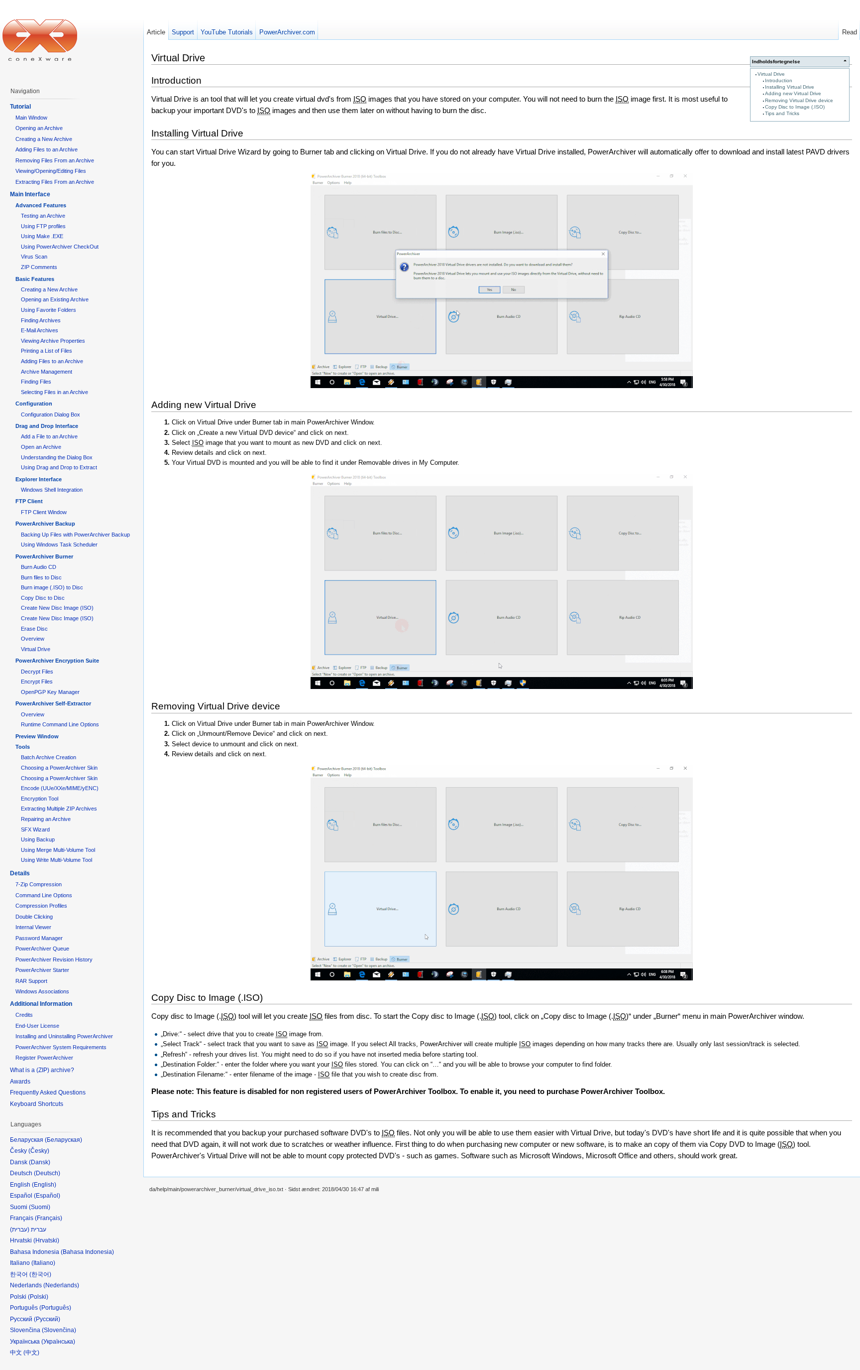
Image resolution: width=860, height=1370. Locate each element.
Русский (47, 1319)
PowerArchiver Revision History (54, 959)
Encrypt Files (37, 682)
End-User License (37, 1026)
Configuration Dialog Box (50, 414)
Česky (38, 1150)
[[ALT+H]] (40, 40)
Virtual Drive (771, 74)
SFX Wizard (35, 829)
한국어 (40, 1274)
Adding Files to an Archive (46, 149)
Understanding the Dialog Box (57, 457)
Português (55, 1307)
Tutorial (20, 106)
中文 (31, 1352)
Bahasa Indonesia (87, 1251)
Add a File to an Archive (49, 436)
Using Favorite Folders (48, 310)
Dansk (39, 1162)
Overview (32, 639)
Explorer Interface (38, 479)
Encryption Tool (39, 799)
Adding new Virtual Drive (793, 93)
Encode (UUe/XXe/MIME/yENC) (60, 788)
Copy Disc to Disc (43, 598)
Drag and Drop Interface (46, 426)
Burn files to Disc (41, 577)
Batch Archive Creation (48, 757)
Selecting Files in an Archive (54, 392)
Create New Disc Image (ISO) (57, 608)
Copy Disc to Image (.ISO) (795, 107)
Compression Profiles (41, 906)
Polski (38, 1296)
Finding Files (36, 382)
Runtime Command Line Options (60, 724)
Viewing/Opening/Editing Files (50, 171)
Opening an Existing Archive (55, 299)
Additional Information (41, 1003)
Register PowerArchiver (44, 1058)
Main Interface (30, 194)
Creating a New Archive (43, 139)
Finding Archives (41, 320)
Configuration (33, 404)
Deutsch (47, 1173)
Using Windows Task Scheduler (59, 545)
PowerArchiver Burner (44, 556)
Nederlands (61, 1285)
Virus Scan (34, 257)
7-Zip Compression (38, 884)
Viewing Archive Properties (53, 341)
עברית (19, 1229)
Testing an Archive (43, 216)
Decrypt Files (37, 672)
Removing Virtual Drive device (799, 100)
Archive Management (46, 372)
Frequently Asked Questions (48, 1092)
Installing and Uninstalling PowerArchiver (64, 1036)
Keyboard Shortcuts (36, 1103)
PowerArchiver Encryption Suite (57, 661)
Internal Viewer (33, 927)
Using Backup (38, 839)
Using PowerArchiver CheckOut (60, 247)
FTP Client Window (44, 512)
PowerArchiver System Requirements (61, 1047)
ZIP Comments (39, 267)
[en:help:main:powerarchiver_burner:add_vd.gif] (501, 581)
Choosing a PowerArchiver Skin (59, 768)
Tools (22, 747)
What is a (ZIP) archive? (42, 1070)
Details (20, 873)
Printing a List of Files (46, 351)
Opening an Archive (39, 128)
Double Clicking (34, 917)
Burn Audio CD (38, 567)
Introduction (778, 80)
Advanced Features (40, 205)
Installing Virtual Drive (789, 87)
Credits (24, 1015)
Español (47, 1195)
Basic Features (34, 279)
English (44, 1184)
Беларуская (63, 1139)
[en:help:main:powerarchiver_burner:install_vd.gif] (501, 280)
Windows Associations (42, 991)
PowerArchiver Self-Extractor (53, 703)
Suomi (39, 1207)
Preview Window (37, 736)
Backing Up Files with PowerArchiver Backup (75, 535)
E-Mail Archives (39, 330)
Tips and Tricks (782, 113)
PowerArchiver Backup (45, 524)
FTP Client (29, 501)
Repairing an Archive (46, 819)
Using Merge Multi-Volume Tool (58, 850)
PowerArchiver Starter (42, 970)
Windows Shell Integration (52, 490)
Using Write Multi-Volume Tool (56, 860)
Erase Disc (34, 629)
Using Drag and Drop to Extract (59, 467)
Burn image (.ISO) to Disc (52, 587)
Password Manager (39, 938)
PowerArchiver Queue (42, 949)
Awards (20, 1081)
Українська (58, 1341)
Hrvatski (46, 1240)
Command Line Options (43, 895)
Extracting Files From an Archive (54, 182)
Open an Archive (41, 447)
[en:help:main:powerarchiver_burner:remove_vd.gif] (501, 872)
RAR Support (31, 981)
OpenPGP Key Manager (50, 692)
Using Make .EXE (42, 236)
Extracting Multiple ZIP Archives (59, 809)
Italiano (43, 1262)
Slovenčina (59, 1330)
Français (48, 1218)
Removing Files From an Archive (54, 160)
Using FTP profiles (43, 226)
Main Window (31, 118)
